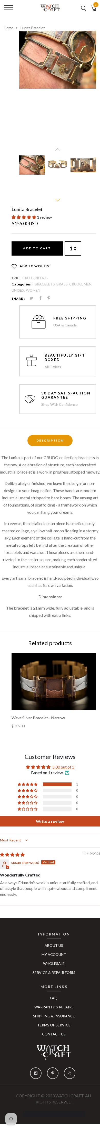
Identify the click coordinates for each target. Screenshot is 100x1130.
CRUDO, (76, 284)
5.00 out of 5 (63, 766)
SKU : (16, 278)
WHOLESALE (54, 963)
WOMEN (33, 290)
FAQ (53, 998)
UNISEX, (19, 290)
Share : (18, 298)
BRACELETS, (45, 284)
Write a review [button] (50, 821)
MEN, (88, 284)
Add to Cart (37, 248)
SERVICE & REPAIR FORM (54, 972)
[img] (12, 854)
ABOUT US (54, 945)
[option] (57, 60)
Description (50, 440)
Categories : (22, 284)
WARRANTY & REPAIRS (54, 1007)
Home (8, 28)
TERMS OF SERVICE (54, 1025)
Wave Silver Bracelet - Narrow (38, 717)
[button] (24, 217)
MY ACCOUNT (54, 954)
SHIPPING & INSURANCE (54, 1016)
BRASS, (62, 284)
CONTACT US (54, 1034)
